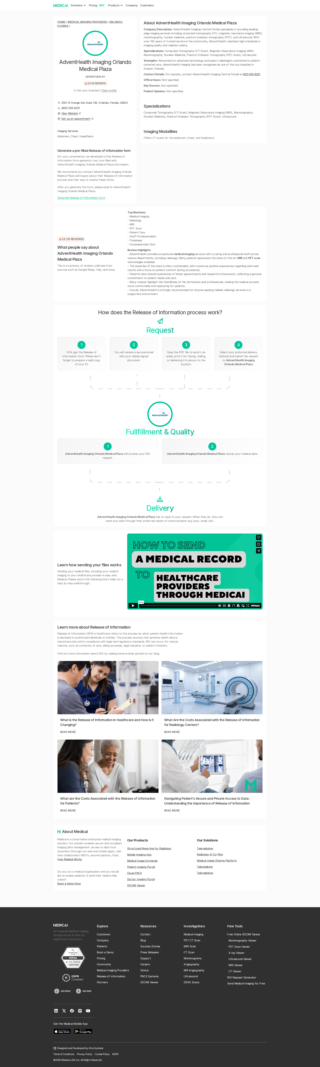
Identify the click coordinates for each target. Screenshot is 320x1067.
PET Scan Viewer (239, 946)
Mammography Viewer (242, 940)
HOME (61, 22)
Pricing (101, 958)
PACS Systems (149, 976)
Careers (145, 964)
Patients (102, 946)
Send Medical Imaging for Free (246, 983)
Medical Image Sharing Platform (216, 860)
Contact (145, 934)
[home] (60, 5)
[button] (78, 5)
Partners (102, 982)
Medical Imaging (193, 934)
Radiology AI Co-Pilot (210, 854)
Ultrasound (191, 976)
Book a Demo (105, 952)
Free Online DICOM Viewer (243, 934)
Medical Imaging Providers (87, 22)
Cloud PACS (134, 873)
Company (132, 5)
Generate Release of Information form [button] (81, 197)
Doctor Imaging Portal (141, 879)
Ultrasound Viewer (240, 959)
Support (145, 958)
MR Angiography (194, 970)
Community (104, 964)
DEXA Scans (191, 982)
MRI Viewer (235, 965)
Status (144, 970)
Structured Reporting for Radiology (149, 848)
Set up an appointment (75, 118)
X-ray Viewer (236, 952)
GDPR (115, 1054)
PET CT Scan (192, 940)
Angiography (191, 964)
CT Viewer (234, 971)
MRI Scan (190, 946)
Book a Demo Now (69, 883)
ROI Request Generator (241, 977)
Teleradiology (205, 848)
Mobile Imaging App (139, 854)
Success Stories (150, 946)
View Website (69, 113)
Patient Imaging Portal (141, 867)
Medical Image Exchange (142, 860)
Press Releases (149, 952)
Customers (147, 5)
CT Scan (189, 952)
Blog (143, 940)
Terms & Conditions (63, 1054)
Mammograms (192, 958)
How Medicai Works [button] (69, 859)
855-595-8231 (251, 74)
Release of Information (111, 976)
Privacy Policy (84, 1054)
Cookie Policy (102, 1054)
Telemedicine (204, 866)
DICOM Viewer (136, 885)
